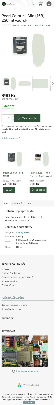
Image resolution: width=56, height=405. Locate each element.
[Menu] (49, 4)
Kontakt (5, 269)
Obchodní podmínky (11, 273)
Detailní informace (10, 138)
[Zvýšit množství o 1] (12, 116)
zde (20, 402)
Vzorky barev (22, 232)
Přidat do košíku (29, 118)
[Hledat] (33, 4)
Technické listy (9, 285)
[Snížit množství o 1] (12, 120)
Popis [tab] (6, 203)
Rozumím (29, 402)
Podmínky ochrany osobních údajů (17, 277)
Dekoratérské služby (11, 309)
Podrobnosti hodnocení (39, 25)
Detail (9, 189)
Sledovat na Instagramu (27, 371)
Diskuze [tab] (27, 203)
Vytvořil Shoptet (31, 385)
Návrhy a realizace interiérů (14, 305)
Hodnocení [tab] (17, 203)
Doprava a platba (9, 281)
